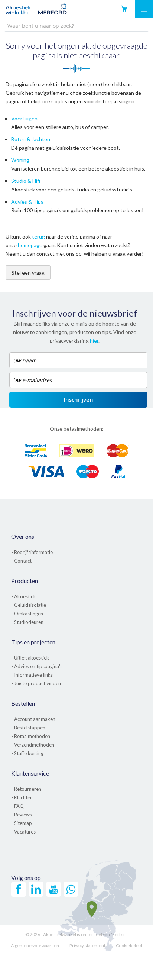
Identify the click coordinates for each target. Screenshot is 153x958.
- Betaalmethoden (30, 736)
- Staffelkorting (27, 753)
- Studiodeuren (27, 622)
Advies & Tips (27, 201)
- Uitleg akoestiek (30, 658)
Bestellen (23, 703)
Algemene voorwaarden (35, 945)
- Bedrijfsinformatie (32, 552)
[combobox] (76, 26)
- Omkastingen (27, 613)
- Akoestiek (23, 596)
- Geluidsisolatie (28, 605)
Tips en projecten (33, 641)
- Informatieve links (32, 675)
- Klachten (22, 797)
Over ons (22, 536)
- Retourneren (26, 789)
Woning (20, 160)
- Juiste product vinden (36, 683)
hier (94, 340)
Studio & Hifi (25, 181)
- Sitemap (21, 823)
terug (38, 236)
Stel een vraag (28, 272)
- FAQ (17, 806)
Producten (24, 580)
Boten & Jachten (30, 139)
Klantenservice (30, 773)
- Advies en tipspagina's (36, 666)
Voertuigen (24, 118)
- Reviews (21, 815)
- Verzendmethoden (32, 745)
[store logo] (36, 8)
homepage (30, 245)
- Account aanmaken (33, 719)
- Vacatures (23, 832)
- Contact (21, 561)
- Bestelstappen (28, 728)
